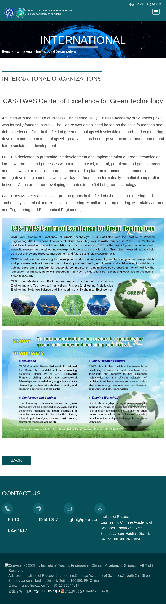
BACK (16, 460)
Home (6, 51)
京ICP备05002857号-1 (43, 591)
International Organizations (56, 51)
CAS (140, 4)
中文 (131, 4)
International (23, 51)
